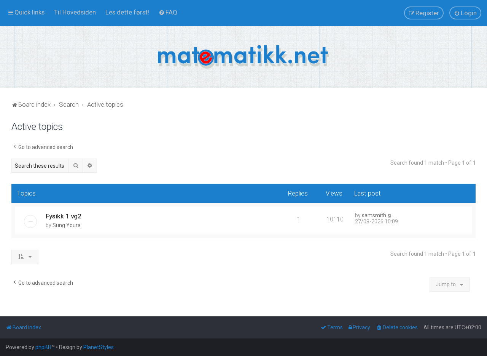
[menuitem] (75, 12)
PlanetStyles (98, 347)
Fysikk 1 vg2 (63, 216)
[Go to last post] (389, 215)
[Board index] (243, 57)
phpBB (43, 347)
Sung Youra (67, 225)
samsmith (374, 215)
